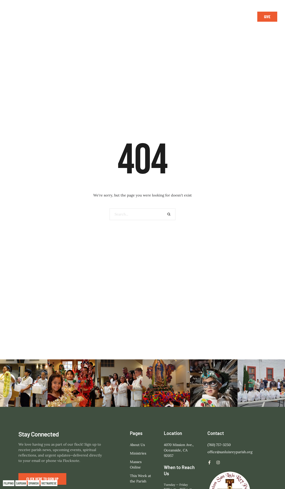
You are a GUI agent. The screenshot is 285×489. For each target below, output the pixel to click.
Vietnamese (49, 483)
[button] (267, 17)
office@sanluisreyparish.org (229, 452)
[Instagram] (244, 17)
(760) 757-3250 (219, 445)
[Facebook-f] (235, 17)
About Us (137, 445)
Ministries (138, 453)
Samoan (21, 483)
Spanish (33, 483)
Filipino (9, 483)
